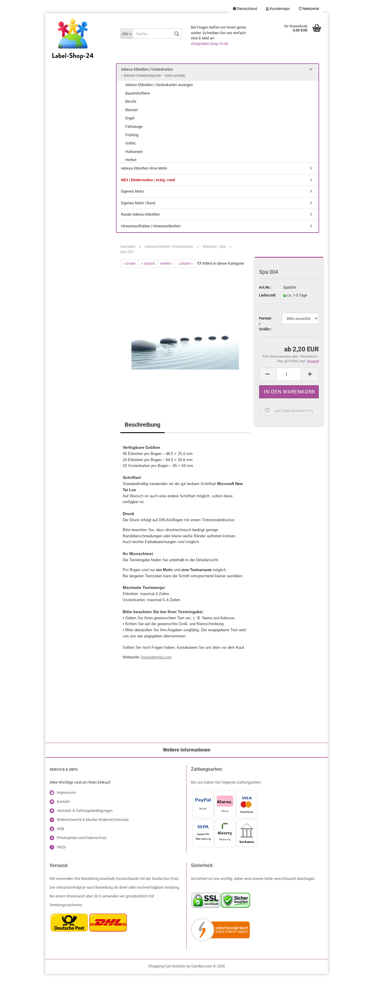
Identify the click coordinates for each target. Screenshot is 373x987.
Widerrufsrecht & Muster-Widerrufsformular (93, 819)
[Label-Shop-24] (81, 46)
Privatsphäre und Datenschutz (81, 838)
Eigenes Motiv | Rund (138, 203)
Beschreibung (142, 424)
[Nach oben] (16, 978)
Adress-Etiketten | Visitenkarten (147, 69)
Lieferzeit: (267, 295)
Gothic (130, 143)
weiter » (166, 263)
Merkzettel (310, 9)
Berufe (130, 101)
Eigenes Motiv (132, 191)
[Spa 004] (185, 333)
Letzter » (186, 263)
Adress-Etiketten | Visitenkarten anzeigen (159, 85)
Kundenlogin (279, 9)
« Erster (129, 263)
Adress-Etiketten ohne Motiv (144, 168)
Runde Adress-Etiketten (140, 214)
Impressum (66, 792)
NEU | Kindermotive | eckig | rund (148, 180)
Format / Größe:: (265, 323)
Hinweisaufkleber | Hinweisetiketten (151, 226)
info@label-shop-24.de (209, 43)
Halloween (134, 151)
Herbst (130, 160)
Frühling (131, 135)
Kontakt (63, 801)
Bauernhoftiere (137, 93)
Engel (129, 118)
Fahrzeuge (133, 126)
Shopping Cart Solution (167, 966)
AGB (60, 828)
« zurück (148, 263)
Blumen (131, 110)
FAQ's (61, 847)
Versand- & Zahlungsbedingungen (84, 810)
